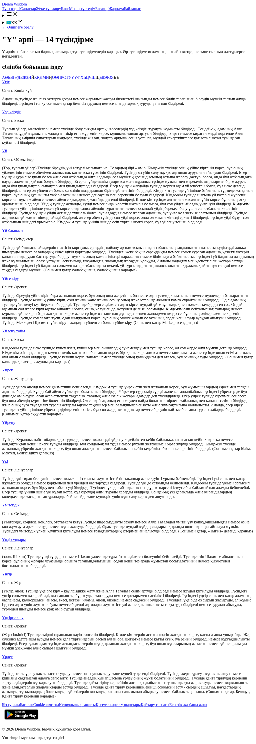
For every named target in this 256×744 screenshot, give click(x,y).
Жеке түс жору (48, 9)
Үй (4, 151)
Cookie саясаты (46, 704)
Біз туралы (11, 704)
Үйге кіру (10, 278)
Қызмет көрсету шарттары (118, 704)
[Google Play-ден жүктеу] (21, 720)
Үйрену (8, 422)
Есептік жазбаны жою (188, 704)
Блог (65, 9)
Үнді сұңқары (14, 539)
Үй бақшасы (12, 230)
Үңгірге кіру (13, 617)
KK (11, 23)
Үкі (5, 461)
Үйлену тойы (13, 331)
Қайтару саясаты (155, 704)
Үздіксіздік (11, 112)
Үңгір (7, 574)
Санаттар (28, 9)
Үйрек (7, 370)
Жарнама (116, 9)
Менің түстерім (82, 9)
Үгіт (6, 82)
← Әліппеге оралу (18, 27)
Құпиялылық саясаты (77, 704)
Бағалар (101, 9)
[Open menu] (128, 14)
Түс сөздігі (11, 9)
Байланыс (132, 9)
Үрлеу (7, 656)
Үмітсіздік (11, 505)
